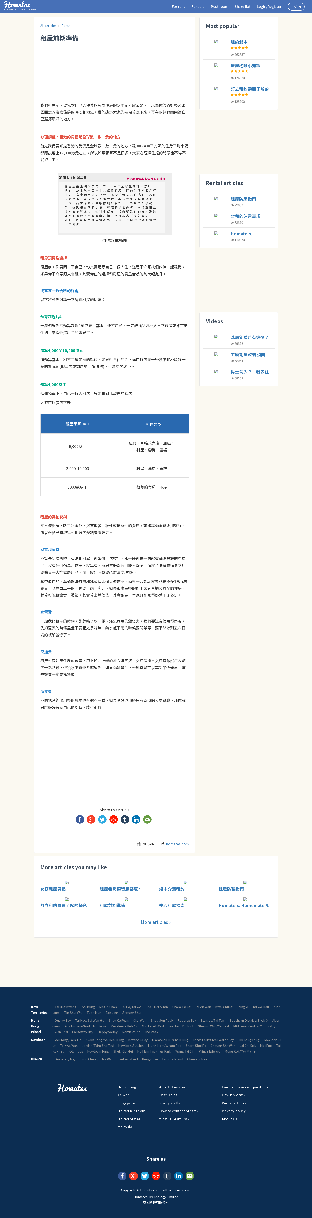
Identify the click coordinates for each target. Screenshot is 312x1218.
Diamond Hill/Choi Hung (170, 1039)
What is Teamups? (174, 1118)
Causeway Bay (82, 1032)
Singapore (126, 1102)
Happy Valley (107, 1032)
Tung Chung (89, 1059)
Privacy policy (234, 1110)
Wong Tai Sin (184, 1051)
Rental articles (234, 1102)
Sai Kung (88, 1006)
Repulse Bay (186, 1020)
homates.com (177, 843)
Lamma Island (172, 1059)
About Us (229, 1118)
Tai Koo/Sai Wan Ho (89, 1020)
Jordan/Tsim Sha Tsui (98, 1045)
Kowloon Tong (98, 1051)
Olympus (76, 1051)
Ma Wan (107, 1059)
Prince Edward (209, 1051)
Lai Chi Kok (248, 1045)
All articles (48, 25)
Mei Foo (266, 1045)
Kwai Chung (224, 1006)
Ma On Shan (108, 1006)
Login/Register (269, 6)
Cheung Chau (197, 1059)
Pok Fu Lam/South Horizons (85, 1026)
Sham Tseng (181, 1006)
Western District (181, 1026)
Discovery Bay (65, 1059)
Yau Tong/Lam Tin (68, 1039)
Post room (219, 6)
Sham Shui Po (196, 1045)
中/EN (296, 6)
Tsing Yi (242, 1006)
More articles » (156, 922)
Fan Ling (112, 1012)
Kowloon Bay (138, 1039)
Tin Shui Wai (73, 1012)
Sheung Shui (131, 1012)
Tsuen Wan (203, 1006)
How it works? (233, 1094)
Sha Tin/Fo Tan (156, 1006)
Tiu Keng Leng (249, 1039)
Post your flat (170, 1102)
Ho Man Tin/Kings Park (154, 1051)
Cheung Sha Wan (223, 1045)
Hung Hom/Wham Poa (164, 1045)
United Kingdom (131, 1110)
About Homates (172, 1087)
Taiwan (123, 1094)
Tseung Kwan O (66, 1006)
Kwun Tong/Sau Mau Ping (105, 1039)
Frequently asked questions (245, 1087)
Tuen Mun (94, 1012)
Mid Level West (153, 1026)
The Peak (151, 1032)
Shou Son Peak (161, 1020)
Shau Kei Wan (118, 1020)
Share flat (242, 6)
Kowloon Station (131, 1045)
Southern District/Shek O (248, 1020)
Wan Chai (61, 1032)
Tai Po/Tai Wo (131, 1006)
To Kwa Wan (69, 1045)
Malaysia (125, 1126)
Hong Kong (127, 1087)
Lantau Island (128, 1059)
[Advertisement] (117, 58)
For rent (178, 6)
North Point (131, 1032)
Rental (66, 25)
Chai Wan (139, 1020)
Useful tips (168, 1094)
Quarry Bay (63, 1020)
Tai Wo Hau (260, 1006)
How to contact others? (178, 1110)
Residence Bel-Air (124, 1026)
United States (129, 1118)
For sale (197, 6)
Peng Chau (150, 1059)
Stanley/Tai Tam (212, 1020)
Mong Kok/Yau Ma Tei (240, 1051)
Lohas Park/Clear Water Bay (213, 1039)
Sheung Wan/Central (213, 1026)
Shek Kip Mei (123, 1051)
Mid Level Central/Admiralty (254, 1026)
